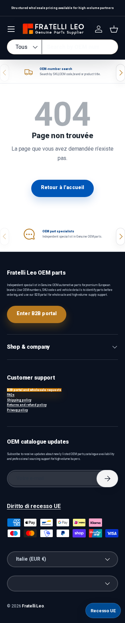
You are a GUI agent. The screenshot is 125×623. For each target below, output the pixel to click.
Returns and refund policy (27, 405)
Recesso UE (103, 610)
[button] (114, 29)
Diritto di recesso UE (34, 506)
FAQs (11, 395)
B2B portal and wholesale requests (34, 390)
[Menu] (11, 29)
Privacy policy (17, 410)
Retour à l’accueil (62, 187)
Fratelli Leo (33, 606)
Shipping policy (19, 400)
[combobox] (62, 47)
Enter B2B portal (37, 313)
